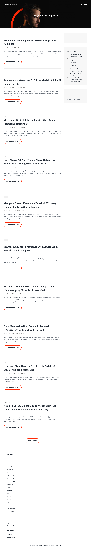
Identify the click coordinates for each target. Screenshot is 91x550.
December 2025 (11, 481)
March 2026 (10, 472)
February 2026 (11, 475)
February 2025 (11, 508)
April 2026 (10, 470)
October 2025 (10, 487)
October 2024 (10, 520)
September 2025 (11, 490)
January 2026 (10, 478)
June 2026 (9, 464)
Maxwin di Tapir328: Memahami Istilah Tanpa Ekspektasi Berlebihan (75, 67)
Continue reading (14, 62)
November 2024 (11, 517)
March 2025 (10, 505)
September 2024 (11, 523)
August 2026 (10, 458)
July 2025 (9, 493)
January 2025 (10, 511)
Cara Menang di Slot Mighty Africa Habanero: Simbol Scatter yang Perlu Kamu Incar (77, 73)
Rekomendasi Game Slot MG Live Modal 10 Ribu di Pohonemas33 (76, 60)
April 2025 (10, 502)
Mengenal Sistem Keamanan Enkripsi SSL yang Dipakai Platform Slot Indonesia (76, 79)
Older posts (32, 440)
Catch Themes (58, 545)
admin (24, 47)
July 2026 (9, 461)
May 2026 (9, 467)
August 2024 (10, 526)
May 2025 (9, 499)
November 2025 (11, 484)
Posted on (10, 47)
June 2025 (9, 496)
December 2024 (11, 514)
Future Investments (11, 4)
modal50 (9, 534)
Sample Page (83, 4)
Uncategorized (7, 37)
